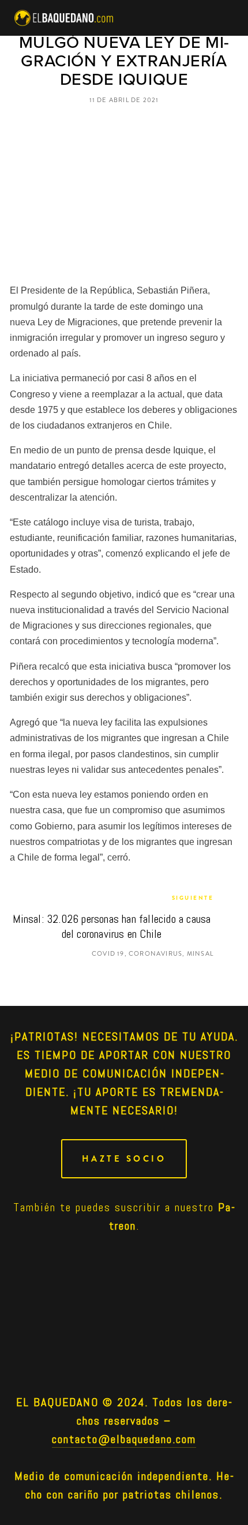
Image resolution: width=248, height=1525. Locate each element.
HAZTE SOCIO (124, 1158)
